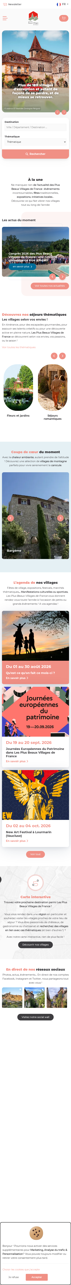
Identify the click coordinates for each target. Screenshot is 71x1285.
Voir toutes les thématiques (19, 347)
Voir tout (35, 854)
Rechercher (37, 154)
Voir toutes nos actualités (50, 285)
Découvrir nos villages (35, 944)
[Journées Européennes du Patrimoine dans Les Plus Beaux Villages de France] (35, 712)
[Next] (62, 276)
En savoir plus (35, 515)
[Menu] (5, 18)
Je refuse (13, 1277)
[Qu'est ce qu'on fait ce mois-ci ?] (35, 636)
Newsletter (14, 4)
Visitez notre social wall (35, 1017)
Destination (12, 121)
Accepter (37, 1277)
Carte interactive (35, 897)
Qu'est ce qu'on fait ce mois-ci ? (30, 673)
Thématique (12, 136)
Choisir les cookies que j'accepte (21, 1269)
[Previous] (52, 276)
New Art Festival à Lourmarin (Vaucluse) (28, 834)
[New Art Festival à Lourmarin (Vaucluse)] (35, 795)
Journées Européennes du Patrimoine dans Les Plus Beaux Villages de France (35, 752)
